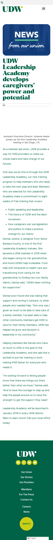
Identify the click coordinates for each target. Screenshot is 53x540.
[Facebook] (18, 462)
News (27, 511)
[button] (2, 3)
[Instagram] (23, 462)
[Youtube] (34, 462)
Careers (26, 506)
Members (26, 489)
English (33, 538)
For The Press (26, 494)
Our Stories (27, 477)
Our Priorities (26, 482)
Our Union (26, 472)
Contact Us (26, 499)
